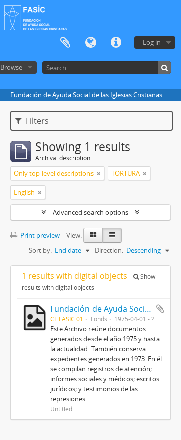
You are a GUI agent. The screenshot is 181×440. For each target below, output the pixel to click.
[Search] (164, 67)
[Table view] (112, 235)
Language (90, 42)
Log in (152, 42)
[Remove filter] (99, 173)
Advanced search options (90, 212)
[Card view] (93, 235)
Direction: (109, 250)
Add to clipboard (160, 309)
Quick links (115, 42)
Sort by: (40, 250)
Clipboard (65, 42)
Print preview (39, 235)
